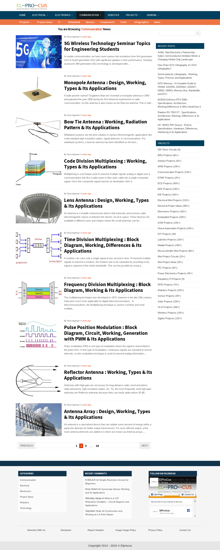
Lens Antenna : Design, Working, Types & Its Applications (106, 203)
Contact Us (185, 530)
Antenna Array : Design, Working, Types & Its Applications (107, 414)
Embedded (74, 22)
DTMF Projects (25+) (169, 177)
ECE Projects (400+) (169, 183)
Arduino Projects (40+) (169, 160)
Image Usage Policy (125, 530)
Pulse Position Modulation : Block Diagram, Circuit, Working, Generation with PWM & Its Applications (106, 333)
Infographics (141, 22)
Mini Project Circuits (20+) (171, 256)
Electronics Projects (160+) (172, 211)
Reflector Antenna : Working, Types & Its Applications (108, 375)
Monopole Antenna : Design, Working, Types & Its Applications (105, 85)
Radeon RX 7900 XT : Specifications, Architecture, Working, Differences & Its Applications (178, 116)
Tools (123, 22)
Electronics (62, 15)
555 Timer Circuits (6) (169, 149)
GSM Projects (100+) (169, 222)
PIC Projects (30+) (167, 267)
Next (145, 445)
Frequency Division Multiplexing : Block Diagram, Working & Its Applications (107, 287)
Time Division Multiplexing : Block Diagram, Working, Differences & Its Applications (103, 245)
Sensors (90, 22)
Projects (132, 15)
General (152, 15)
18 (97, 445)
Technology (26, 508)
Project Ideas (45, 22)
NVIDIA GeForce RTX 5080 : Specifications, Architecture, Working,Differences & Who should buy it (179, 103)
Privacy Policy (155, 530)
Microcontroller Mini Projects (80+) (176, 250)
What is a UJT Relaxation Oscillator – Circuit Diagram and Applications (107, 502)
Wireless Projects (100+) (171, 312)
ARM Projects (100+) (169, 166)
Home (22, 15)
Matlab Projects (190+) (170, 245)
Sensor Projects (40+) (169, 295)
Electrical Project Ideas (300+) (173, 205)
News (157, 22)
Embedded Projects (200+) (172, 217)
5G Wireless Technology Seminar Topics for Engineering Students (107, 46)
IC (59, 22)
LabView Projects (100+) (171, 239)
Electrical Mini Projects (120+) (173, 200)
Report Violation (96, 530)
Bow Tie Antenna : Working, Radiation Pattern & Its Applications (105, 124)
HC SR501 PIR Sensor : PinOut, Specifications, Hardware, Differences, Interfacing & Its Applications (178, 128)
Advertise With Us (36, 530)
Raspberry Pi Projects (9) (171, 279)
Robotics (113, 15)
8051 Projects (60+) (168, 155)
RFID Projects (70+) (168, 284)
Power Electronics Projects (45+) (175, 273)
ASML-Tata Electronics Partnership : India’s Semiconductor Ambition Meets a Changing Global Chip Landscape (179, 56)
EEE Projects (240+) (168, 189)
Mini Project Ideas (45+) (170, 262)
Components (107, 22)
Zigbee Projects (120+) (170, 318)
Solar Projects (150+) (169, 301)
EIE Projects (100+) (168, 194)
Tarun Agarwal (73, 37)
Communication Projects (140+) (174, 172)
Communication (89, 15)
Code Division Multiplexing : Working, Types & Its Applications (105, 164)
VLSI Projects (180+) (169, 307)
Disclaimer (66, 530)
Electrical (39, 15)
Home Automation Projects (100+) (175, 228)
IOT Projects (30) (167, 234)
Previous (26, 445)
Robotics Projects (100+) (171, 290)
